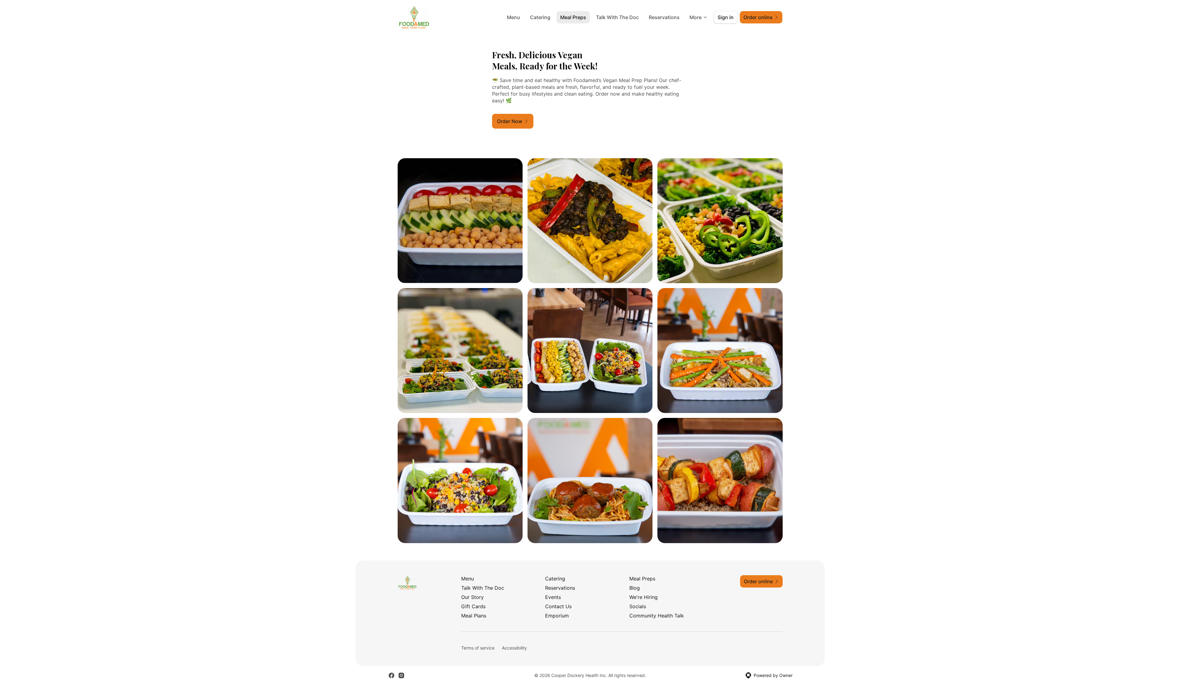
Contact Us (558, 606)
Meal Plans (473, 616)
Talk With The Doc (617, 17)
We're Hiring (643, 597)
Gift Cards (473, 606)
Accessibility (514, 647)
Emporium (557, 616)
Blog (634, 588)
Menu (513, 17)
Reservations (664, 17)
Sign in (726, 17)
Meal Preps (573, 17)
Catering (540, 17)
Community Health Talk (656, 616)
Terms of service (478, 647)
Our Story (472, 597)
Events (553, 597)
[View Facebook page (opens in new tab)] (391, 675)
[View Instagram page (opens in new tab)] (401, 675)
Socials (637, 606)
